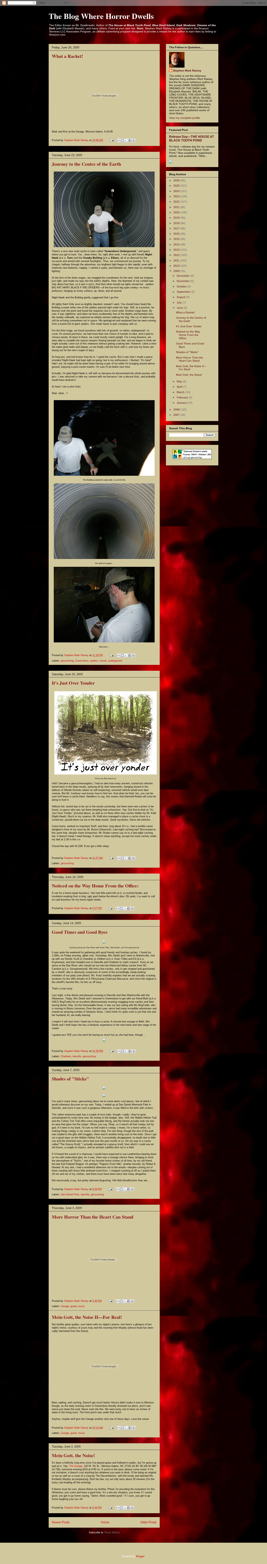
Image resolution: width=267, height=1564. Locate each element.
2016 (176, 233)
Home (105, 1522)
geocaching (67, 660)
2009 (176, 271)
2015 (176, 239)
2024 (176, 191)
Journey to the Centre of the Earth (86, 163)
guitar (74, 1306)
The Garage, (76, 1466)
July (179, 302)
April (180, 386)
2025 (176, 185)
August (181, 297)
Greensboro (81, 660)
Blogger (140, 1556)
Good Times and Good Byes (79, 931)
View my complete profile (184, 117)
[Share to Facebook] (130, 140)
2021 (176, 207)
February (183, 397)
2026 (176, 180)
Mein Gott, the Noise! (73, 1455)
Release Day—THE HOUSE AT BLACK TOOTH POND (191, 138)
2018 (176, 223)
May (180, 381)
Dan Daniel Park (70, 1194)
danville (77, 1056)
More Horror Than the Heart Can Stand (92, 1216)
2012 (176, 255)
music (81, 1306)
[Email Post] (112, 140)
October (182, 286)
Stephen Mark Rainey (187, 70)
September (184, 291)
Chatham (66, 1056)
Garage (65, 1306)
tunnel (103, 660)
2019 (176, 217)
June (180, 307)
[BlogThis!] (123, 140)
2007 (176, 414)
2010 (176, 265)
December (183, 275)
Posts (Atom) (112, 1532)
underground (115, 660)
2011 (176, 260)
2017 (176, 228)
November (183, 281)
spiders (94, 660)
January (182, 402)
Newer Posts (61, 1522)
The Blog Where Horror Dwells (101, 16)
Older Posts (148, 1522)
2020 (176, 212)
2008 (176, 409)
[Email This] (119, 140)
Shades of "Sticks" (70, 1078)
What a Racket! (67, 56)
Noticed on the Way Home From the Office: (95, 885)
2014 (176, 244)
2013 (176, 249)
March (181, 392)
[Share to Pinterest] (134, 140)
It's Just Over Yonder (73, 682)
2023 (176, 196)
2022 (176, 201)
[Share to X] (126, 140)
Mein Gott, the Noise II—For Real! (87, 1317)
